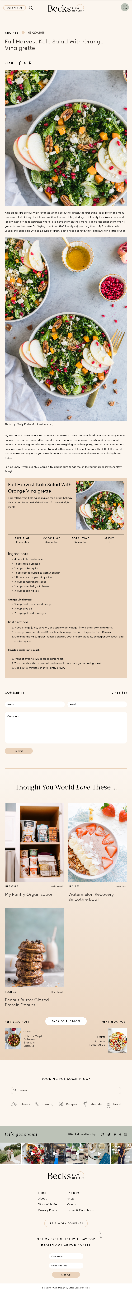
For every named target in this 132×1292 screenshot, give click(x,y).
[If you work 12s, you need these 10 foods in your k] (121, 1153)
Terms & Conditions (80, 1210)
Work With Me (14, 8)
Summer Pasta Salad (97, 1043)
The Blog (73, 1193)
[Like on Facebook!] (120, 1134)
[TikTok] (109, 1134)
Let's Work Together (66, 1223)
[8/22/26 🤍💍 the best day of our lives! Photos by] (10, 1153)
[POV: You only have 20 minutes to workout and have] (55, 1153)
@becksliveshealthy (110, 466)
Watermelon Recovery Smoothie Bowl (91, 897)
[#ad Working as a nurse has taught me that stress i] (77, 1153)
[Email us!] (125, 1134)
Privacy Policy (47, 1210)
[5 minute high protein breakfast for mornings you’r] (32, 1153)
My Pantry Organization (29, 894)
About (42, 1198)
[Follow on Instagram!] (102, 1134)
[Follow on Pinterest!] (115, 1134)
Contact (73, 1204)
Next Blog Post (114, 1021)
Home (42, 1193)
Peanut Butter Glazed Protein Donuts (27, 1002)
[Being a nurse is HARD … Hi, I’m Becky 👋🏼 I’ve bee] (99, 1153)
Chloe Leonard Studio (79, 1288)
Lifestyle (11, 886)
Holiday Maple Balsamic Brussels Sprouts (33, 1040)
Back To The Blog (66, 1021)
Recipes (12, 32)
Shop (70, 1198)
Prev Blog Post (17, 1021)
